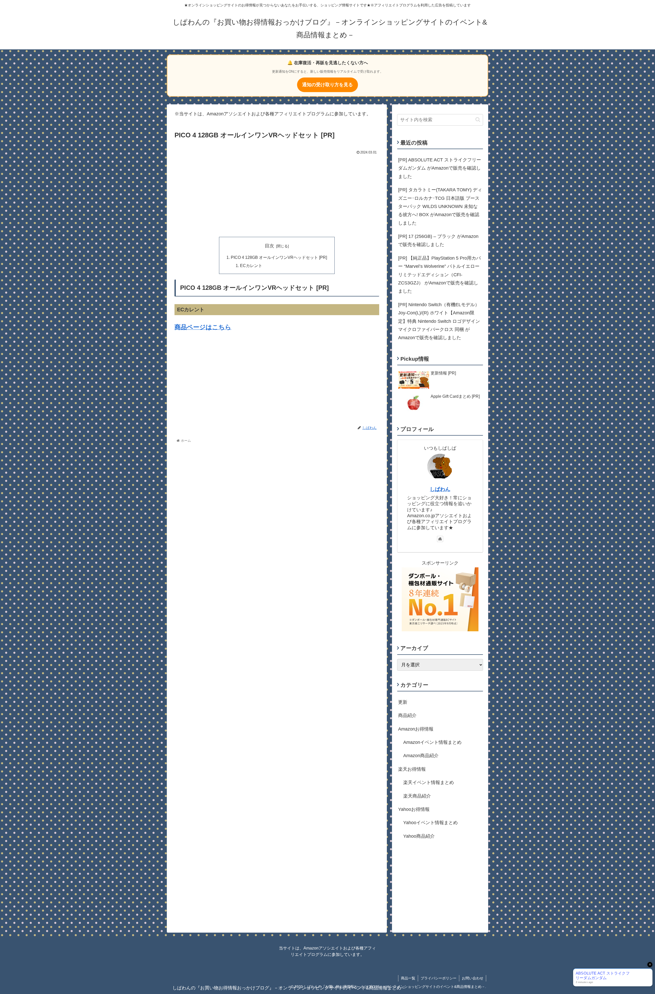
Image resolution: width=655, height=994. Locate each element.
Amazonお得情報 (415, 729)
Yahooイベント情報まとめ (430, 822)
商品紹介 (407, 715)
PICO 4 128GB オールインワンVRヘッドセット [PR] (279, 257)
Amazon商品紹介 (421, 755)
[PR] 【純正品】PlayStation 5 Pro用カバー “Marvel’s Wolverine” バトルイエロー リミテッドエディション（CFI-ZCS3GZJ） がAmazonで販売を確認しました (439, 275)
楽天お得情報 (412, 769)
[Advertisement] (276, 194)
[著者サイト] (440, 539)
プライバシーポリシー (438, 978)
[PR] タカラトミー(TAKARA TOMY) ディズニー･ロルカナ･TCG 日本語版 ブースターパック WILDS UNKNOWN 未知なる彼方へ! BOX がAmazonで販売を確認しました (440, 206)
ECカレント (251, 265)
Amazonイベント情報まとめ (432, 742)
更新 (402, 702)
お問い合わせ (472, 978)
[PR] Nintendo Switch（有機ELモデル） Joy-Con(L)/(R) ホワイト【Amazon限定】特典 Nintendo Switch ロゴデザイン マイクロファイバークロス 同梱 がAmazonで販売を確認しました (439, 321)
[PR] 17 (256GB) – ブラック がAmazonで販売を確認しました (438, 240)
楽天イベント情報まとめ (428, 782)
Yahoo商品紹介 (419, 836)
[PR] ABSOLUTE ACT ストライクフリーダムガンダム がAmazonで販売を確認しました (439, 168)
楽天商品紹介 (417, 796)
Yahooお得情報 (414, 809)
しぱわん (440, 489)
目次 (269, 245)
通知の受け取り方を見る (327, 84)
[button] (477, 120)
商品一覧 (408, 978)
